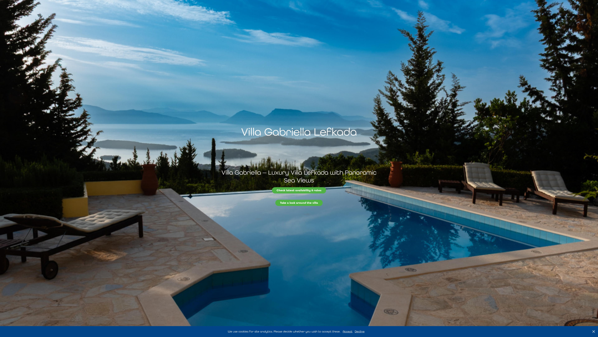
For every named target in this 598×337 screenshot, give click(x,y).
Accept (347, 331)
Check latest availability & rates (299, 190)
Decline (360, 331)
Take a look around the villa (299, 203)
